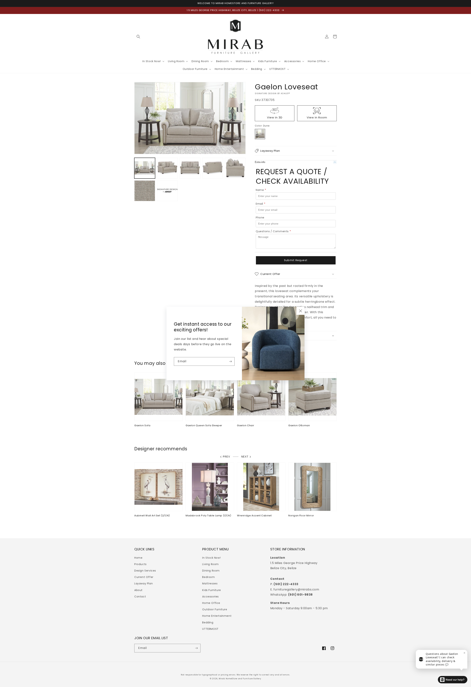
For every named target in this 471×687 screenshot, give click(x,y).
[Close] (300, 311)
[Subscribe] (230, 361)
